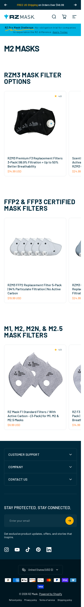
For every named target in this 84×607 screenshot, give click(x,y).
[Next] (75, 5)
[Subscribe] (69, 521)
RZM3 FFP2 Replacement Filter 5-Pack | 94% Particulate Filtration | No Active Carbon (35, 289)
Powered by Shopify (50, 594)
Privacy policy (30, 600)
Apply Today (60, 32)
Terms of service (47, 600)
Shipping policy (64, 600)
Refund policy (15, 600)
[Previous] (5, 5)
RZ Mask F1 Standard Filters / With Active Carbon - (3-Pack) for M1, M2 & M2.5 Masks (33, 416)
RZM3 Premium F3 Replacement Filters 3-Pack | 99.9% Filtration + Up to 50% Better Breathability (35, 162)
